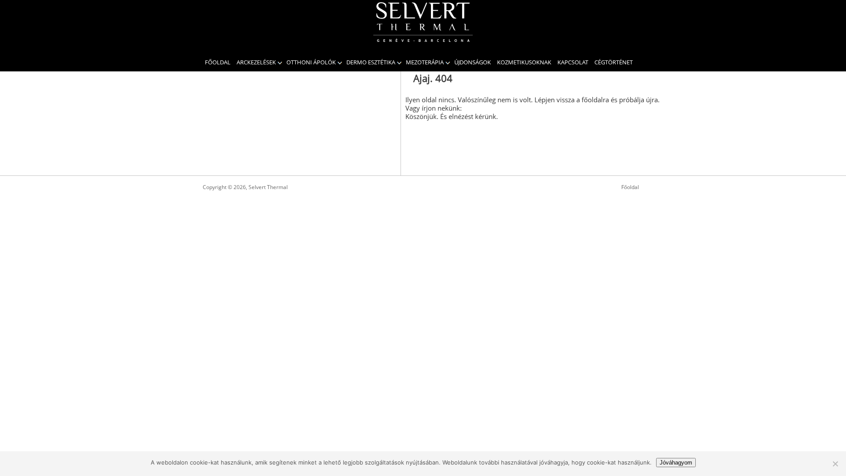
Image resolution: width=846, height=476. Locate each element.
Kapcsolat (572, 62)
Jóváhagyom (676, 462)
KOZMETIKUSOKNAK (524, 62)
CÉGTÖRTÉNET (613, 62)
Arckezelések (256, 62)
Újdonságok (472, 62)
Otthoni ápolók (311, 62)
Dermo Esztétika (370, 62)
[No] (835, 463)
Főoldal (217, 62)
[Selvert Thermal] (423, 22)
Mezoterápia (425, 62)
